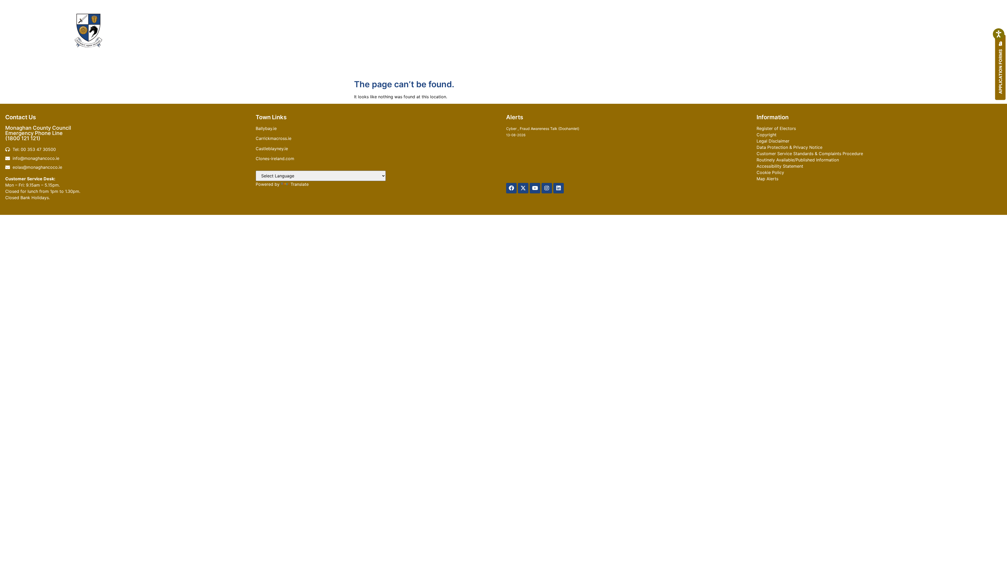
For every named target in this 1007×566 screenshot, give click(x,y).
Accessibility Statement (780, 166)
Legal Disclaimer (773, 141)
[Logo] (88, 30)
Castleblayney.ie (272, 148)
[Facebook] (511, 188)
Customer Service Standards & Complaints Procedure (810, 153)
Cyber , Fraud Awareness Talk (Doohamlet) (542, 128)
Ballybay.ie (266, 128)
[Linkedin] (558, 188)
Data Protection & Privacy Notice (789, 147)
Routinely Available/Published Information (798, 159)
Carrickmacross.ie (273, 138)
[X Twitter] (523, 188)
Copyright (766, 134)
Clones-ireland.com (275, 158)
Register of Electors (776, 128)
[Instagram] (547, 188)
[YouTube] (535, 188)
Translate (300, 184)
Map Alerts (767, 178)
